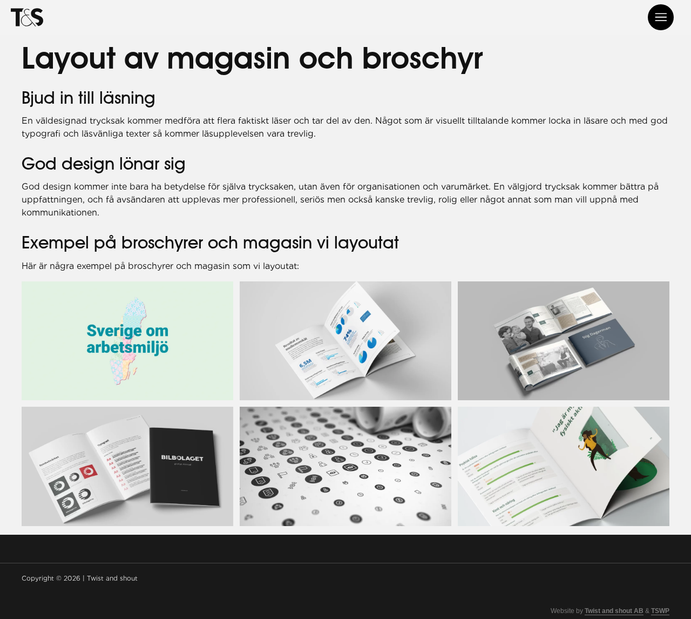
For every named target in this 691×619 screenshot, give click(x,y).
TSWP (660, 611)
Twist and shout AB (614, 611)
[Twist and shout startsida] (27, 17)
